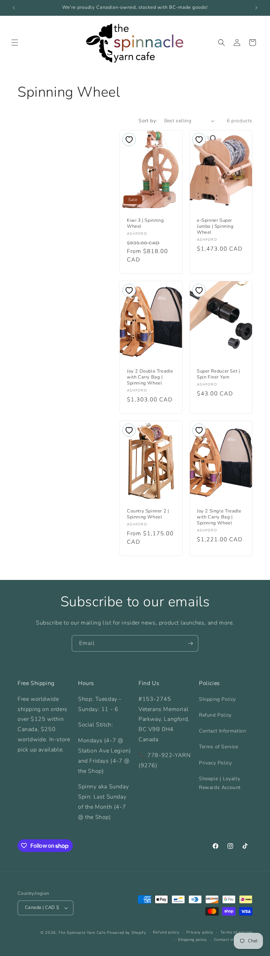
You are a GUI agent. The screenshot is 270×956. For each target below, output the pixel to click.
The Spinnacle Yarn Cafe (81, 932)
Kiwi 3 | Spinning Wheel (145, 224)
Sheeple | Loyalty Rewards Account (220, 783)
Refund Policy (215, 715)
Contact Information (222, 731)
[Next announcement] (256, 7)
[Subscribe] (190, 643)
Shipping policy (192, 939)
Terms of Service (218, 746)
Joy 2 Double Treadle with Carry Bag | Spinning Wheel (150, 378)
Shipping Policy (217, 699)
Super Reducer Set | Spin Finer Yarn (218, 375)
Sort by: (148, 120)
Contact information (233, 939)
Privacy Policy (215, 763)
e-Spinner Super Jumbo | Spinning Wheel (215, 227)
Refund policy (166, 932)
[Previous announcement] (13, 7)
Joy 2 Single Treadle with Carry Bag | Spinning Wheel (219, 517)
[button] (14, 42)
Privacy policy (199, 932)
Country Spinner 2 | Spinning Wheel (148, 514)
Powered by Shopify (126, 932)
